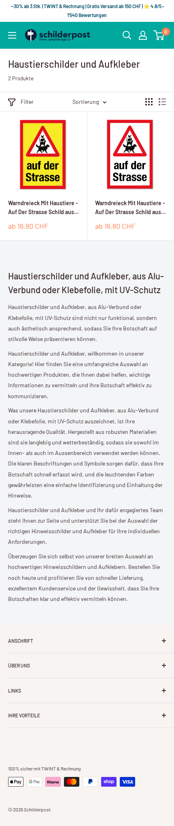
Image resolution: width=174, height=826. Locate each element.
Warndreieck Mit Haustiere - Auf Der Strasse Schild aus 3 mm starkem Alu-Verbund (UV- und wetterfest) (43, 208)
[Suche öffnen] (127, 35)
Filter (27, 101)
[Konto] (143, 35)
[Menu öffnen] (12, 35)
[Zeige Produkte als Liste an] (162, 101)
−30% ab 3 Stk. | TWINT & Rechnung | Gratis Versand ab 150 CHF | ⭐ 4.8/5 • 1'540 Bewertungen (87, 10)
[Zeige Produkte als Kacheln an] (149, 101)
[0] (159, 35)
